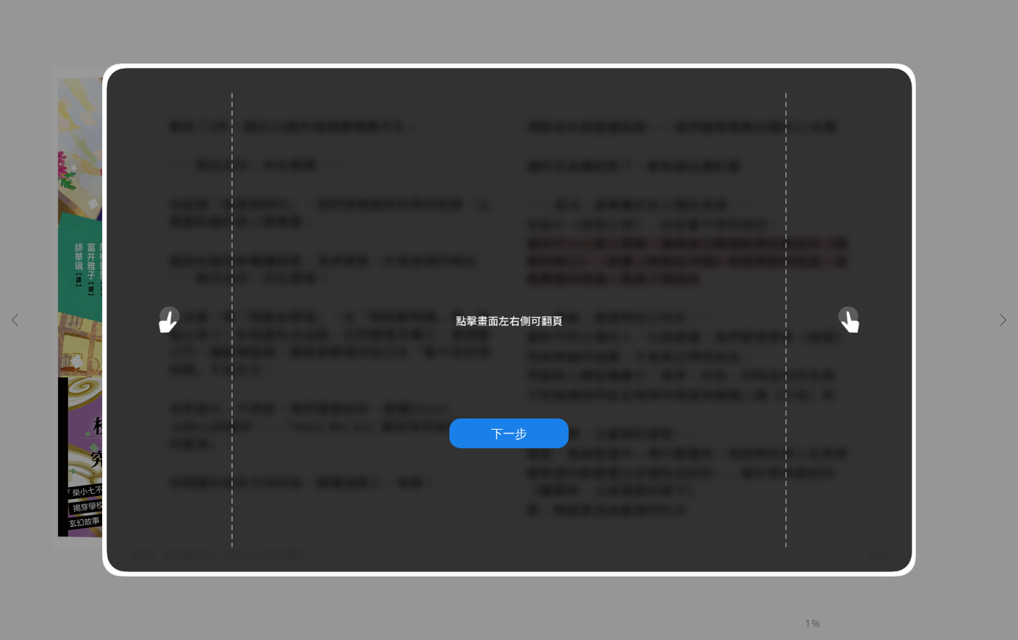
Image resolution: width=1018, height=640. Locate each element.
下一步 (509, 433)
